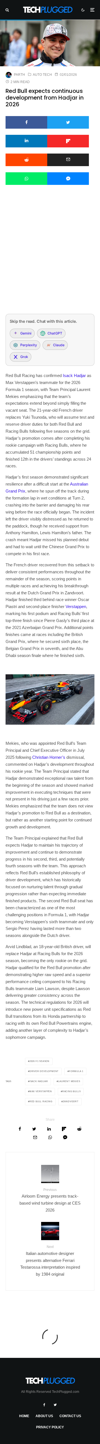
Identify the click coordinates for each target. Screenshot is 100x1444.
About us (44, 1416)
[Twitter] (55, 1405)
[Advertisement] (50, 256)
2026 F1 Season (39, 1061)
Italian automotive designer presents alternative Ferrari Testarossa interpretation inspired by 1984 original (50, 1260)
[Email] (68, 160)
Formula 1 (76, 1071)
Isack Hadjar (74, 375)
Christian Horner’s (48, 757)
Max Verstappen (40, 1091)
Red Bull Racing (40, 1101)
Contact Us (70, 1416)
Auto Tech (42, 75)
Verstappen (76, 606)
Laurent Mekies (69, 1081)
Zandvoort (71, 1101)
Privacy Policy (50, 1427)
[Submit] (26, 160)
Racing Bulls (71, 1091)
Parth (19, 75)
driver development (44, 1071)
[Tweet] (68, 122)
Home (24, 1416)
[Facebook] (44, 1405)
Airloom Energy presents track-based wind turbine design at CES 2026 (50, 1200)
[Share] (26, 122)
